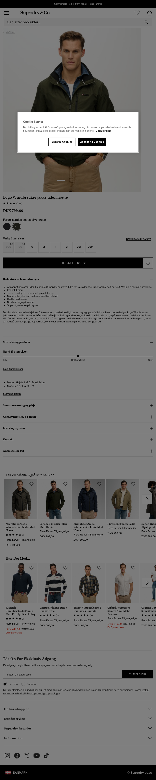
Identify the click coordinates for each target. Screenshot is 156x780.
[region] (78, 132)
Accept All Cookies (92, 141)
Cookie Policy (103, 130)
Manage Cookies (62, 141)
